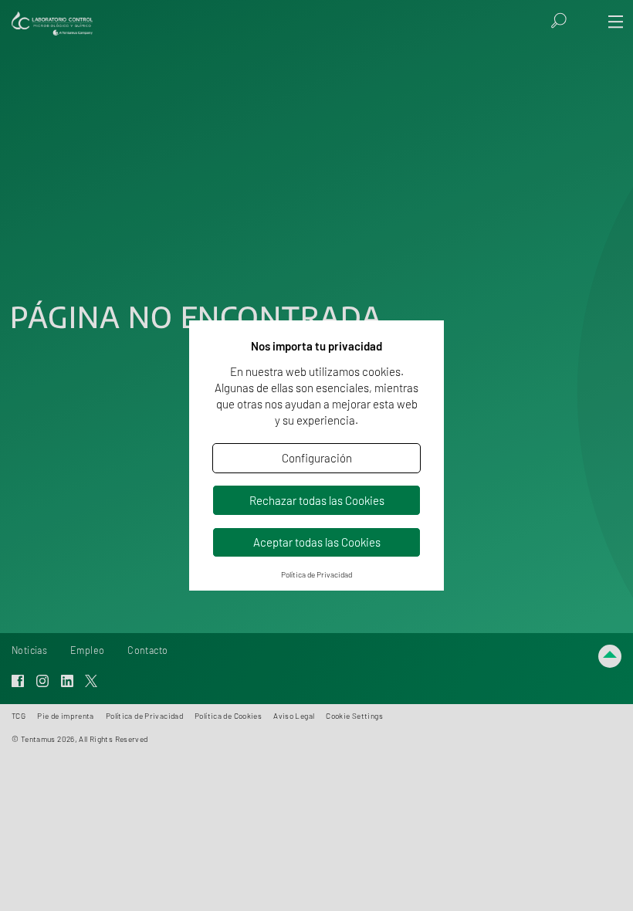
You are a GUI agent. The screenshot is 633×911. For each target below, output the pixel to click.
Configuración (317, 458)
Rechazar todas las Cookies (316, 500)
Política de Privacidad (316, 574)
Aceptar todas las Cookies (317, 542)
